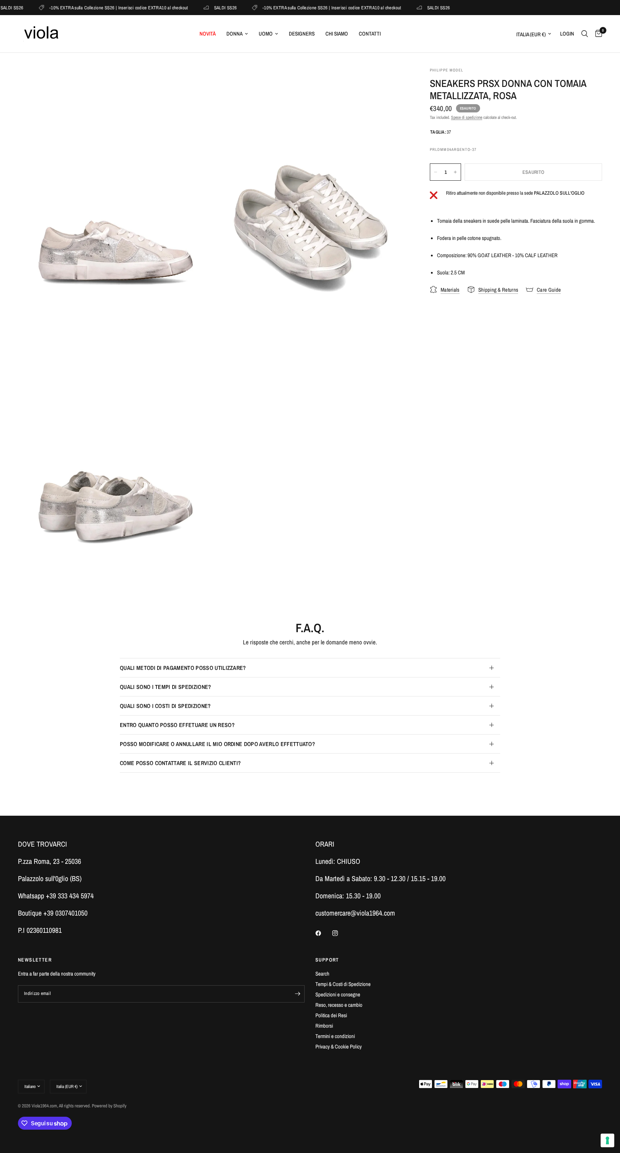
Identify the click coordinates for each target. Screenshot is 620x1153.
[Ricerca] (585, 33)
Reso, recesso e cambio (338, 1005)
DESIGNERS (302, 33)
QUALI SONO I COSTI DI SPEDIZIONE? (165, 706)
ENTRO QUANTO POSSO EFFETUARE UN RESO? (177, 725)
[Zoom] (198, 82)
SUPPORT (327, 959)
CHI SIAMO (336, 33)
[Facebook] (323, 933)
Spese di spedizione (466, 117)
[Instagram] (340, 933)
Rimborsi (324, 1025)
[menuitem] (207, 34)
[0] (597, 33)
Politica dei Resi (331, 1015)
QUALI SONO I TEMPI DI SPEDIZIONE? (165, 687)
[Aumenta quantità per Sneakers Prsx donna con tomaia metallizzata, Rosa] (455, 172)
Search (322, 973)
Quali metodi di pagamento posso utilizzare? (183, 668)
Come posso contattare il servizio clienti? (180, 763)
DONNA (234, 33)
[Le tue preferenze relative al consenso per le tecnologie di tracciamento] (607, 1140)
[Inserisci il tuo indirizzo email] (297, 993)
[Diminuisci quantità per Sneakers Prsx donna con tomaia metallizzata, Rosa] (435, 172)
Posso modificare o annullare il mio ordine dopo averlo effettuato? (217, 744)
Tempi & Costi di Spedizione (343, 984)
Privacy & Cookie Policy (338, 1046)
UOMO (266, 33)
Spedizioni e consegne (337, 994)
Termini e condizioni (335, 1036)
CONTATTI (370, 33)
